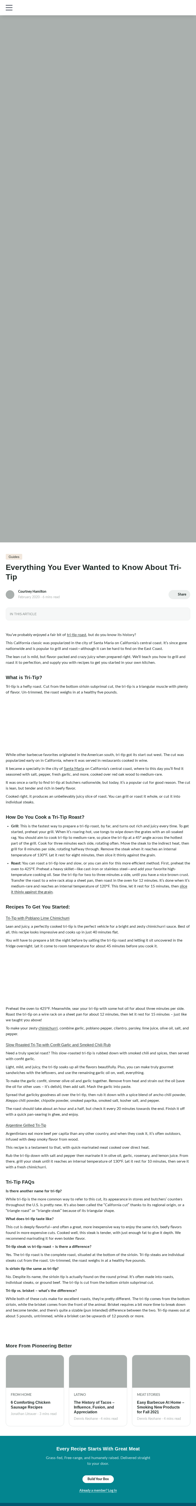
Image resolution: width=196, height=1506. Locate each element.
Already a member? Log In (98, 1490)
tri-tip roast (76, 635)
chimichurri (48, 1028)
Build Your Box (98, 1479)
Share (182, 594)
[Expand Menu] (9, 7)
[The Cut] (43, 7)
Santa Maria (74, 769)
